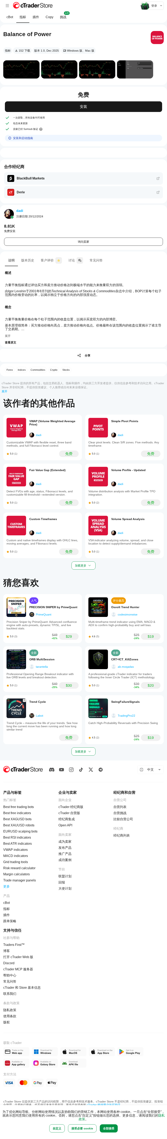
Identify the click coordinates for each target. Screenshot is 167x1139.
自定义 (57, 1128)
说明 (11, 260)
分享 (87, 355)
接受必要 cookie (82, 1128)
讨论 (71, 260)
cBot (10, 17)
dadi (19, 211)
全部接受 (108, 1128)
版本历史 (27, 260)
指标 (23, 17)
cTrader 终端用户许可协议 (103, 1104)
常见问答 (96, 260)
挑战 (64, 15)
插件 (36, 17)
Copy (49, 17)
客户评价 (47, 260)
